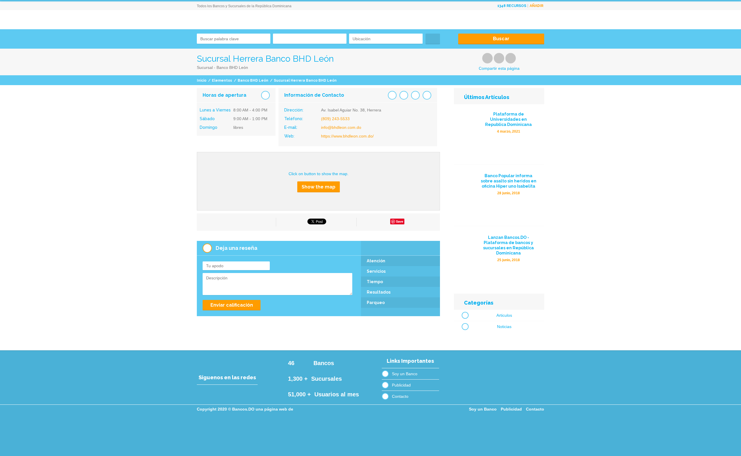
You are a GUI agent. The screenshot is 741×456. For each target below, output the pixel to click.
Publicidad (401, 385)
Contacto (400, 396)
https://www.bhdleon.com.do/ (347, 136)
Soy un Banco (404, 373)
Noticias (504, 326)
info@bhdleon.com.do (341, 127)
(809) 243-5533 (335, 118)
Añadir (536, 6)
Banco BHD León (253, 80)
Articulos (504, 315)
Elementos (222, 80)
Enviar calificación (231, 305)
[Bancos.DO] (240, 32)
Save (399, 221)
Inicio (201, 80)
